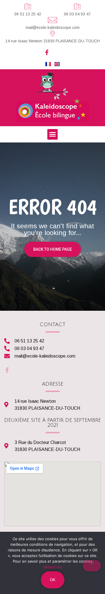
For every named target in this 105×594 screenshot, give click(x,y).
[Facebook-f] (47, 52)
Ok (52, 579)
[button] (52, 134)
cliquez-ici (52, 567)
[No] (92, 565)
